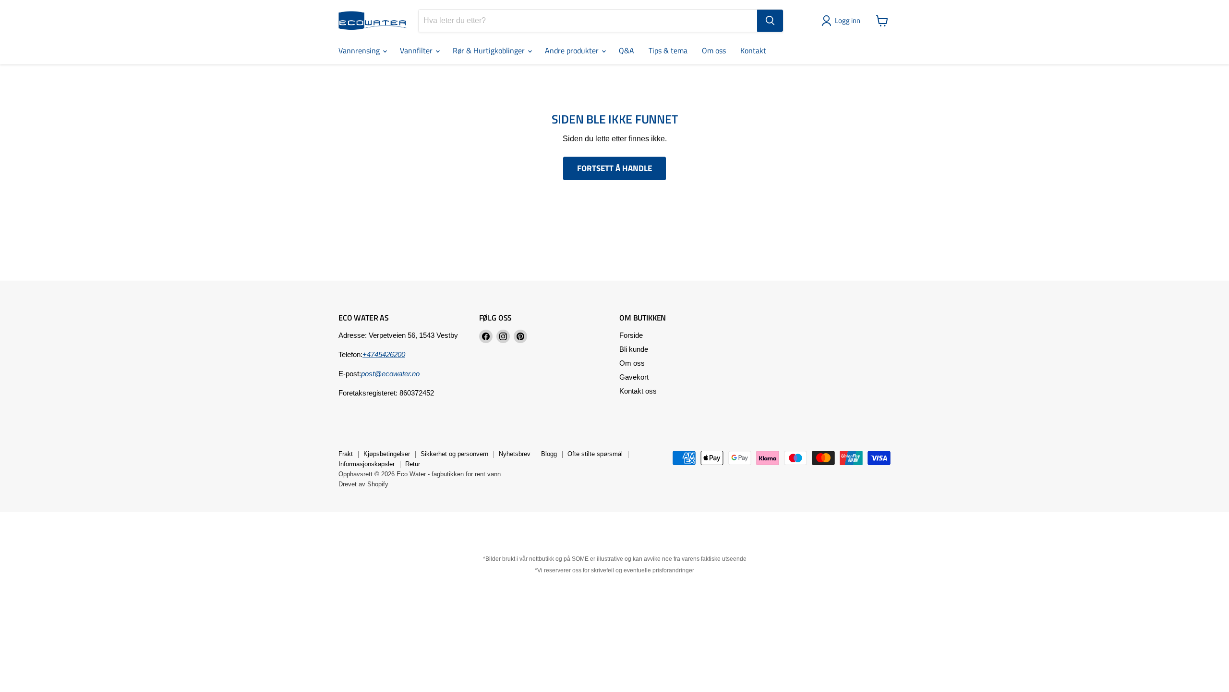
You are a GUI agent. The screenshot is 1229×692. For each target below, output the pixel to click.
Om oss (714, 50)
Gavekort (634, 377)
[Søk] (770, 21)
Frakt (345, 453)
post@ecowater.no (390, 374)
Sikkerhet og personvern (454, 453)
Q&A (626, 50)
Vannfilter (417, 50)
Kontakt (753, 50)
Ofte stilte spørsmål (595, 453)
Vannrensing (360, 50)
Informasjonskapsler (366, 464)
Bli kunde (633, 349)
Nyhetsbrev (514, 453)
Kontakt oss (638, 391)
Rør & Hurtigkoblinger (490, 50)
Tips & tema (668, 50)
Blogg (549, 453)
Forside (631, 335)
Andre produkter (573, 50)
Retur (412, 464)
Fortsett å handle (614, 168)
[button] (842, 20)
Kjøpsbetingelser (386, 453)
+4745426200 (383, 354)
